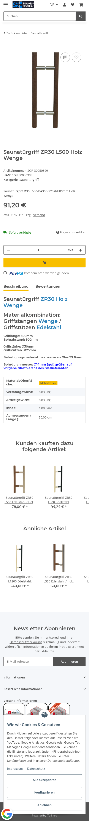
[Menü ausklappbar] (5, 2)
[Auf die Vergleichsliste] (65, 57)
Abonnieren (69, 661)
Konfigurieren (44, 792)
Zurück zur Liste (16, 33)
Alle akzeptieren (44, 780)
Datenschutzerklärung (26, 642)
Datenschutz (36, 768)
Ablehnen (44, 805)
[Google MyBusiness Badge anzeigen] (7, 814)
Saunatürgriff (29, 180)
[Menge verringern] (8, 249)
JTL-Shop (52, 815)
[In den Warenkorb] (6, 46)
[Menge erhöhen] (80, 249)
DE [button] (52, 4)
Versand (39, 215)
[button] (64, 4)
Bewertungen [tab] (47, 286)
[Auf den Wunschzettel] (76, 57)
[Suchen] (81, 16)
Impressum (15, 768)
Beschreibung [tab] (16, 286)
